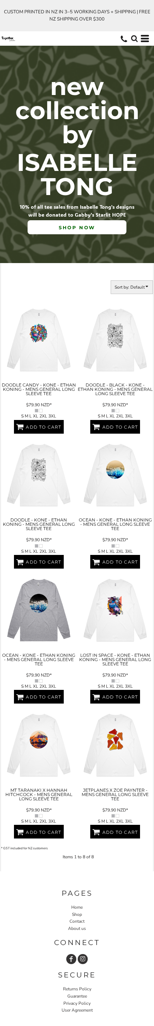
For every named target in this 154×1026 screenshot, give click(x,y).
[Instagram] (83, 959)
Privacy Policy (77, 1003)
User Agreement (77, 1010)
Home (77, 907)
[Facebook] (71, 959)
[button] (134, 38)
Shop (77, 914)
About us (77, 928)
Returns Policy (77, 989)
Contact (77, 921)
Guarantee (77, 996)
